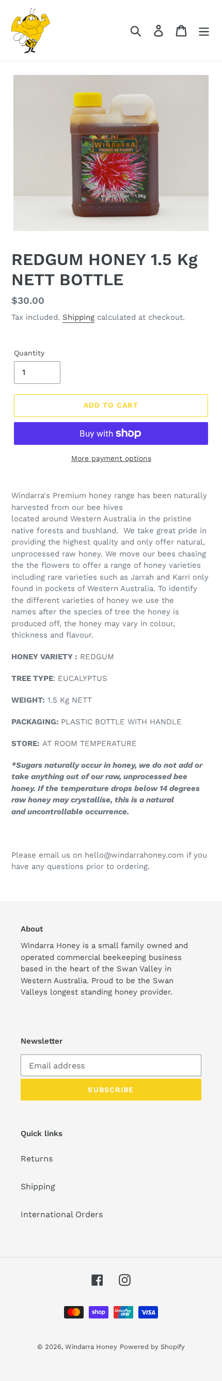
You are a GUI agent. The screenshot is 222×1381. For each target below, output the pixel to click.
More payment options (111, 458)
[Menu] (204, 30)
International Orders (62, 1214)
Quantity (29, 353)
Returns (37, 1158)
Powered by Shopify (152, 1347)
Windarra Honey (91, 1347)
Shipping (78, 317)
